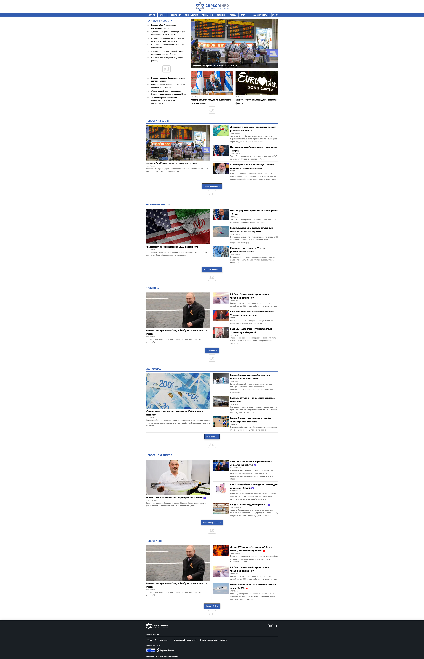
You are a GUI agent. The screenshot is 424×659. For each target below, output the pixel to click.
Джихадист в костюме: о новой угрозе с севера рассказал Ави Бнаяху (167, 52)
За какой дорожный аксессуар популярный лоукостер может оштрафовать (164, 100)
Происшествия (191, 15)
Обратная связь (161, 640)
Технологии (207, 15)
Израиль (151, 15)
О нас (149, 640)
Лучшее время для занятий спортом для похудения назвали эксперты (168, 33)
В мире (162, 15)
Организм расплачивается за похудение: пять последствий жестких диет (168, 39)
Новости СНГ (175, 15)
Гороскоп (221, 15)
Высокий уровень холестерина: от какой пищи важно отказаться (168, 86)
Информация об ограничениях (184, 640)
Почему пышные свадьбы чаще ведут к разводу (167, 59)
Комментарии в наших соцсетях (213, 640)
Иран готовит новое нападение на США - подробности (168, 46)
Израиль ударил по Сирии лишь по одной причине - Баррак (168, 79)
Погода (233, 15)
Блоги (243, 15)
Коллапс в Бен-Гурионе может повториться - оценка (164, 26)
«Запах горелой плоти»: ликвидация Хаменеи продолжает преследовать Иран (168, 92)
